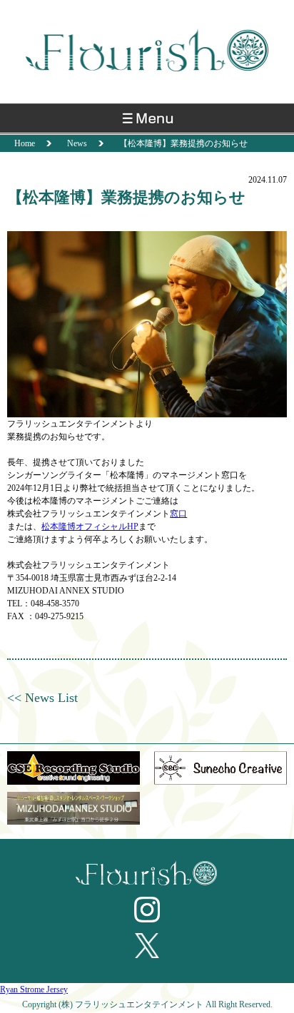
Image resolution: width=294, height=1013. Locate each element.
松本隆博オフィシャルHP (89, 526)
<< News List (42, 698)
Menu (147, 122)
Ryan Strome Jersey (34, 989)
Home (24, 143)
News (77, 143)
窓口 (178, 514)
